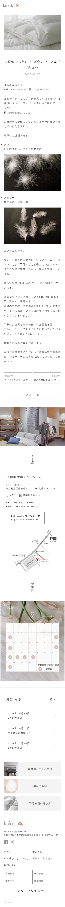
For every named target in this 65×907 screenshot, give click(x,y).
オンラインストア (31, 891)
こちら (13, 343)
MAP (13, 495)
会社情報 (39, 881)
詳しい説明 (10, 283)
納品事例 (39, 873)
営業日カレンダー (33, 495)
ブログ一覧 (32, 394)
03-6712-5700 (24, 502)
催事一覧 (10, 881)
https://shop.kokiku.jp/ (24, 520)
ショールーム (17, 356)
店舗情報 (10, 873)
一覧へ (51, 699)
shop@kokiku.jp (27, 506)
